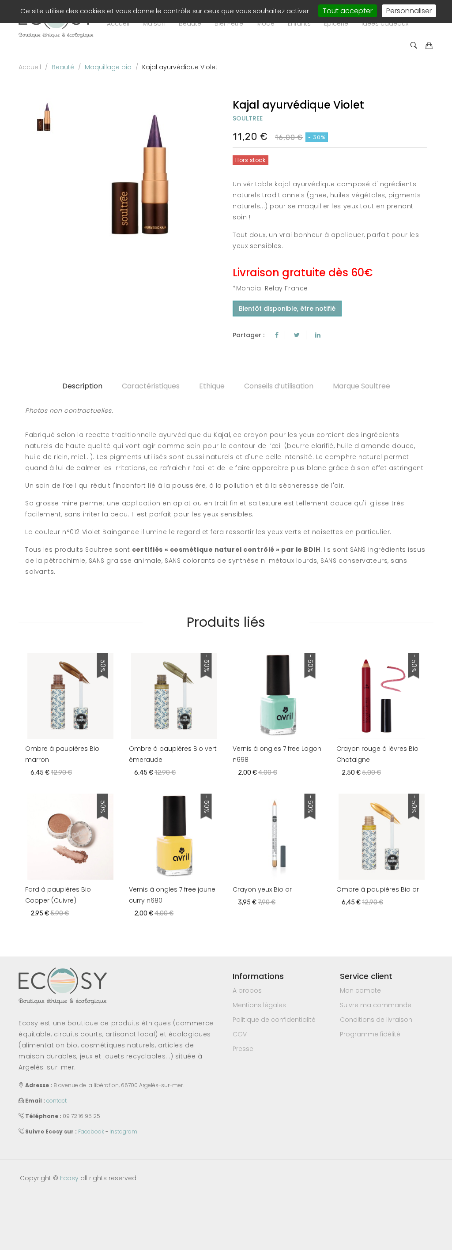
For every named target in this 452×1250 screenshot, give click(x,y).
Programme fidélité (370, 1034)
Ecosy (69, 1178)
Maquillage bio (108, 67)
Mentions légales (259, 1005)
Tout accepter (348, 11)
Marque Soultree (361, 386)
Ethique (212, 386)
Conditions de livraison (376, 1019)
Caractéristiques (151, 386)
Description (82, 386)
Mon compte (360, 990)
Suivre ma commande (375, 1005)
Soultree (248, 118)
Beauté (63, 67)
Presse (243, 1048)
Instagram (123, 1131)
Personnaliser (409, 11)
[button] (154, 23)
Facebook (91, 1131)
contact (56, 1100)
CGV (240, 1034)
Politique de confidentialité (274, 1019)
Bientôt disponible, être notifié (287, 308)
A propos (247, 990)
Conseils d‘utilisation (278, 386)
